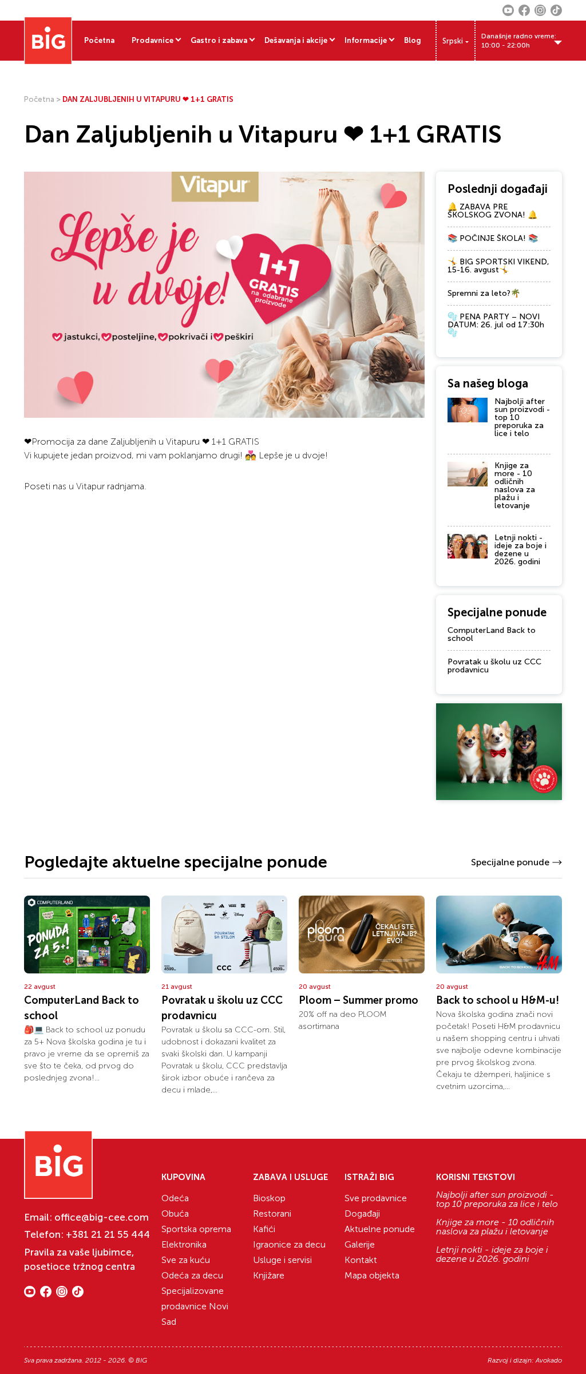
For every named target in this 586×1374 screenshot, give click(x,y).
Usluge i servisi (282, 1259)
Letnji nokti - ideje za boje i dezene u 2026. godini (520, 550)
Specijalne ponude (510, 862)
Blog (412, 40)
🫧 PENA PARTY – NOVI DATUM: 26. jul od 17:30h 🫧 (496, 325)
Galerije (360, 1244)
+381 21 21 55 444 (108, 1234)
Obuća (175, 1213)
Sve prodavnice (376, 1198)
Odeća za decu (192, 1275)
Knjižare (268, 1275)
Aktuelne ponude (380, 1228)
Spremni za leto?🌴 (484, 293)
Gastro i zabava (219, 40)
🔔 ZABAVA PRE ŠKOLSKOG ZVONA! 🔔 (492, 211)
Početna (99, 40)
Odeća (175, 1198)
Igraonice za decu (289, 1244)
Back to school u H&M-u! (497, 1000)
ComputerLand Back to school (492, 634)
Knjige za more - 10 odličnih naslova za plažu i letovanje (514, 485)
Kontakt (361, 1259)
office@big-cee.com (101, 1217)
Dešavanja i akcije (295, 40)
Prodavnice (152, 40)
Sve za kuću (185, 1259)
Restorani (272, 1213)
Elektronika (184, 1244)
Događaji (362, 1213)
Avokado (549, 1360)
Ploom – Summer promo (358, 1000)
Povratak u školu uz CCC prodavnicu (494, 666)
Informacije (366, 40)
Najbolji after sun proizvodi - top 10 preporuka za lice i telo (497, 1199)
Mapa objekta (372, 1275)
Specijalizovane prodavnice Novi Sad (194, 1306)
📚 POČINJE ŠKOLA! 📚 (493, 238)
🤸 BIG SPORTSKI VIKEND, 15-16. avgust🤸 (498, 266)
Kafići (264, 1228)
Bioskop (269, 1198)
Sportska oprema (196, 1228)
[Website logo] (48, 41)
